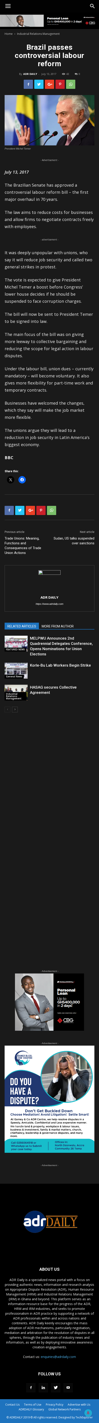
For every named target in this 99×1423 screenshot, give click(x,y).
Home (9, 34)
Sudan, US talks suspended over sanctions (74, 540)
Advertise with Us (79, 1405)
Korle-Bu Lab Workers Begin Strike (60, 665)
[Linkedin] (43, 1387)
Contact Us (12, 1405)
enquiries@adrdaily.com (58, 1357)
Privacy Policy (54, 1405)
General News (14, 676)
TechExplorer (84, 1417)
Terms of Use (32, 1405)
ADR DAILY (30, 74)
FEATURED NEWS (15, 649)
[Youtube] (68, 1387)
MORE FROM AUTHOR (58, 626)
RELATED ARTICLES (21, 626)
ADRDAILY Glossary (31, 1409)
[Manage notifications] (88, 1413)
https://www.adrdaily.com (49, 603)
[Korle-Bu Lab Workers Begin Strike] (16, 671)
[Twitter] (55, 1387)
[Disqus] (49, 782)
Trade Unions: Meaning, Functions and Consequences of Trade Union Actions (23, 545)
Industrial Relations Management (38, 34)
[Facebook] (30, 1387)
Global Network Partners (64, 1409)
